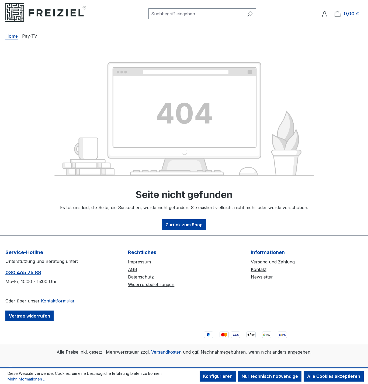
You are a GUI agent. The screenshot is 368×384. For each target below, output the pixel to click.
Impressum (139, 262)
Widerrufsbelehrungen (151, 284)
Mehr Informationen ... (27, 379)
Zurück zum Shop (184, 224)
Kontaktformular (57, 301)
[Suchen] (250, 13)
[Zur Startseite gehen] (45, 12)
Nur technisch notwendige (270, 376)
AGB (132, 269)
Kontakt (258, 269)
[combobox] (196, 13)
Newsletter (262, 277)
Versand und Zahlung (273, 262)
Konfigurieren (217, 376)
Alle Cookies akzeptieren (333, 376)
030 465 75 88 (23, 272)
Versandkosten (166, 352)
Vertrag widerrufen (29, 316)
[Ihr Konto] (324, 13)
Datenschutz (141, 277)
